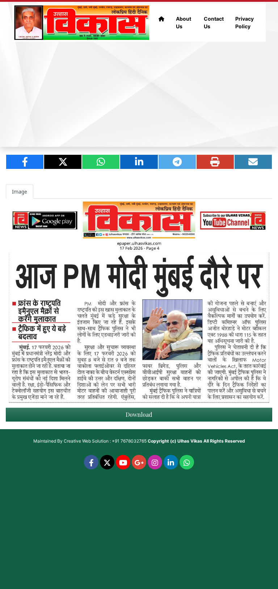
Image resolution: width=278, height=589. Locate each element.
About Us (183, 22)
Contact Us (214, 22)
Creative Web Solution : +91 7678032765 (105, 441)
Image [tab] (19, 191)
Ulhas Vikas (189, 441)
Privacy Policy (244, 22)
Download (139, 414)
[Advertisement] (139, 94)
